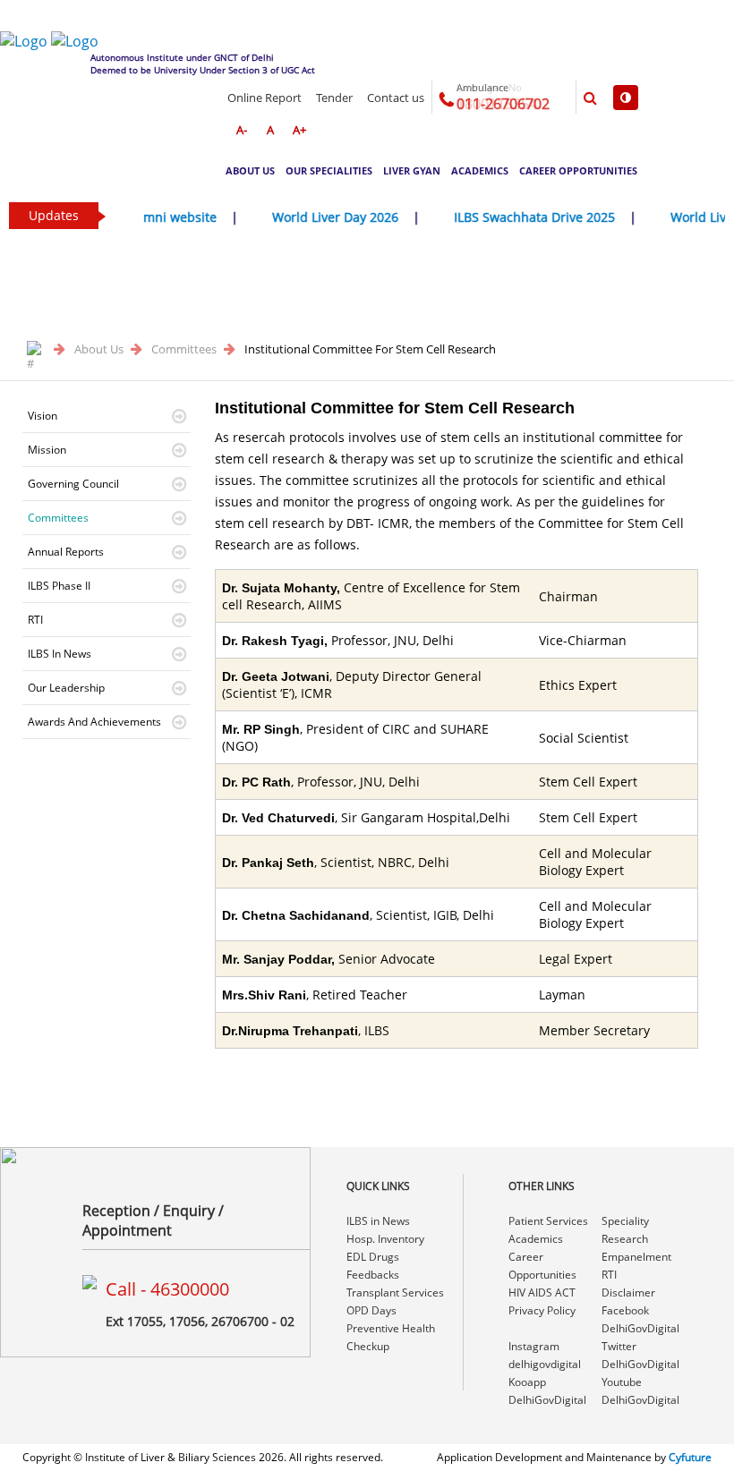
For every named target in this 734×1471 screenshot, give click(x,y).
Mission (47, 449)
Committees (185, 349)
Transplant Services (395, 1292)
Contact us (395, 97)
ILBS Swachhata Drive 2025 (522, 216)
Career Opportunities (578, 170)
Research (625, 1238)
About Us (250, 170)
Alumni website (157, 216)
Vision (42, 415)
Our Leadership (66, 687)
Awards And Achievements (94, 721)
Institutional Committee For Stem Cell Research (370, 349)
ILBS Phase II (59, 585)
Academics (479, 170)
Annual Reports (66, 551)
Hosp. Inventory (385, 1238)
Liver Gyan (411, 170)
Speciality (625, 1221)
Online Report (264, 97)
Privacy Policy (542, 1310)
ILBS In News (59, 653)
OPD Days (371, 1310)
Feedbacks (372, 1274)
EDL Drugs (372, 1256)
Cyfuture (690, 1457)
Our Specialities (329, 170)
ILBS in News (378, 1221)
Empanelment (636, 1256)
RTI (35, 619)
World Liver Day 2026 (323, 216)
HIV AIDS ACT (542, 1292)
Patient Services (548, 1221)
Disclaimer (628, 1292)
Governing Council (73, 483)
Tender (334, 97)
